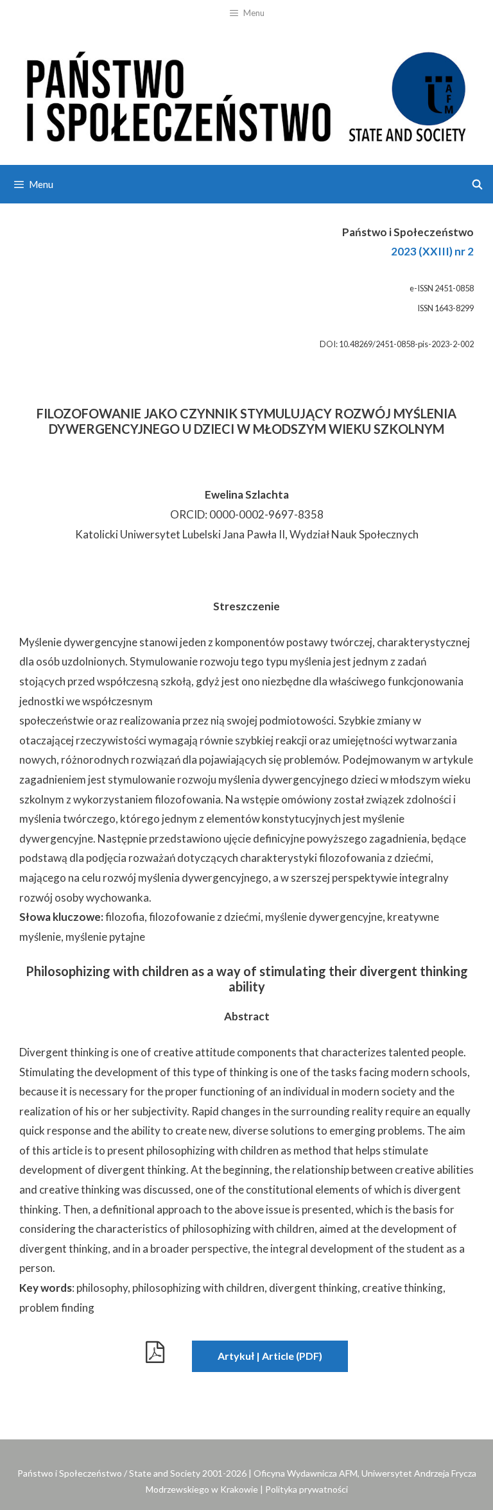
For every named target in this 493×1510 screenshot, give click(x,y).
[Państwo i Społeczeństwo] (246, 94)
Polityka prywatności (306, 1489)
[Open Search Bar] (477, 184)
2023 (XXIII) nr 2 (432, 251)
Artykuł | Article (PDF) (270, 1356)
